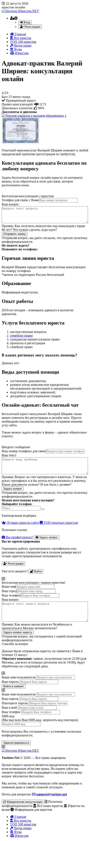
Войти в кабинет (13, 686)
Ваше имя (9, 586)
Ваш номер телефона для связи (24, 451)
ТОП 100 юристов (23, 41)
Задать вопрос (12, 488)
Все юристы (22, 38)
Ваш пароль (10, 681)
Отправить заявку (14, 233)
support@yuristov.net (51, 794)
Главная (20, 34)
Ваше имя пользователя (18, 677)
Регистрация (32, 26)
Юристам (21, 53)
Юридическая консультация (24, 801)
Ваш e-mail (9, 707)
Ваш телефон (11, 595)
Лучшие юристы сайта (22, 522)
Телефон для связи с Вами (20, 200)
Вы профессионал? (19, 537)
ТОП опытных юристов (60, 522)
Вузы (17, 49)
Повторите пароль (15, 703)
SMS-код (40, 718)
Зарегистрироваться (16, 742)
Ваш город (9, 591)
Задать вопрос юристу (17, 632)
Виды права (22, 45)
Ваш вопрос (10, 204)
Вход (26, 22)
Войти (37, 571)
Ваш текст (9, 455)
